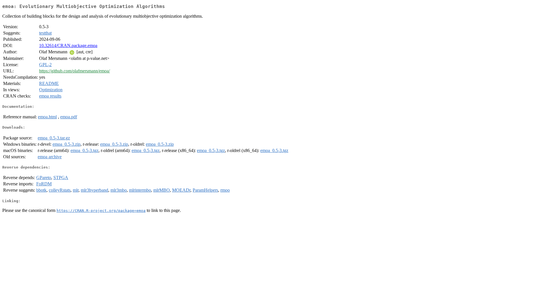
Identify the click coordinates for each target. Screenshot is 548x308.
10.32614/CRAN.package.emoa (68, 45)
